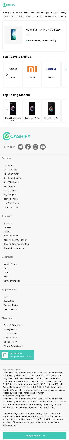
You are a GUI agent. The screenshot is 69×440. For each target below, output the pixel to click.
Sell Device (7, 257)
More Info (7, 318)
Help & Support (9, 289)
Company (7, 216)
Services (6, 158)
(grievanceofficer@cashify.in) (16, 396)
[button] (34, 435)
